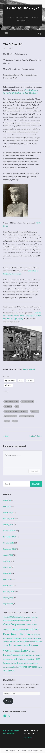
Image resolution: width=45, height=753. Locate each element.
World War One (27, 416)
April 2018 (7, 579)
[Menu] (6, 33)
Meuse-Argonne (11, 655)
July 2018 (6, 561)
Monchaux (24, 655)
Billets (26, 620)
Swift (18, 667)
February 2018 (8, 591)
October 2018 (8, 543)
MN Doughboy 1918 (22, 8)
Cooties (5, 630)
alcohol (19, 617)
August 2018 (8, 555)
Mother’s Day (35, 436)
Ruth (37, 658)
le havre (34, 411)
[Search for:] (22, 484)
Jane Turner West (13, 645)
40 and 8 (8, 406)
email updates (9, 680)
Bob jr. (32, 620)
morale (32, 655)
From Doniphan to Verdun (16, 411)
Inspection (37, 641)
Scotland (31, 663)
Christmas (34, 625)
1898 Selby (13, 617)
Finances (17, 629)
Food (23, 629)
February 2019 (8, 518)
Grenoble (6, 641)
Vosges (33, 666)
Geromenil (37, 638)
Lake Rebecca (15, 651)
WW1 (7, 421)
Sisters (36, 663)
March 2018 (7, 585)
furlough (16, 638)
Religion (20, 659)
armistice (25, 617)
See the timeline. (29, 369)
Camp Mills (21, 625)
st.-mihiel (12, 667)
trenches (25, 666)
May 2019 (7, 500)
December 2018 (9, 531)
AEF (17, 406)
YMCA (11, 670)
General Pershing (27, 638)
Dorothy (11, 629)
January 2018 (8, 598)
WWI (15, 421)
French (29, 629)
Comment (34, 471)
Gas (5, 436)
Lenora (26, 650)
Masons (33, 651)
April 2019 (7, 506)
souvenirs (6, 667)
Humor (31, 641)
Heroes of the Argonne (19, 641)
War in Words (11, 416)
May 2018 (7, 573)
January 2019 (8, 524)
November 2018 (9, 537)
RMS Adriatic (29, 659)
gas (20, 638)
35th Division (27, 401)
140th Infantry (11, 401)
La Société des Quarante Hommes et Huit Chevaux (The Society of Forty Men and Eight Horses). (22, 316)
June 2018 (7, 567)
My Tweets (28, 737)
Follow (8, 701)
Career (28, 625)
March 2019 (7, 512)
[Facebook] (5, 716)
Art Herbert (32, 617)
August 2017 (8, 604)
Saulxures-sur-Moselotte (15, 663)
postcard (13, 659)
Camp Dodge (10, 624)
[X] (8, 716)
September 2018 (9, 549)
